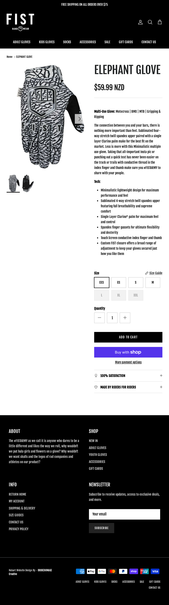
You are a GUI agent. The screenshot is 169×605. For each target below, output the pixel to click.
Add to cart (128, 337)
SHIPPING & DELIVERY (22, 508)
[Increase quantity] (125, 318)
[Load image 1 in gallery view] (45, 116)
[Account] (139, 22)
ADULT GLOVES (21, 42)
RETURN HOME (17, 494)
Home (9, 56)
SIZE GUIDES (16, 515)
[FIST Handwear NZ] (20, 22)
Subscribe (101, 528)
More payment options (128, 362)
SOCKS (67, 42)
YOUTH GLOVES (98, 455)
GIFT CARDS (126, 42)
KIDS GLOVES (47, 42)
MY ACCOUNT (16, 501)
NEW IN (93, 441)
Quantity (99, 308)
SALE (107, 42)
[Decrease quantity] (99, 318)
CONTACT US (148, 42)
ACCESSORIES (88, 42)
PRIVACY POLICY (18, 529)
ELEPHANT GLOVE (24, 56)
